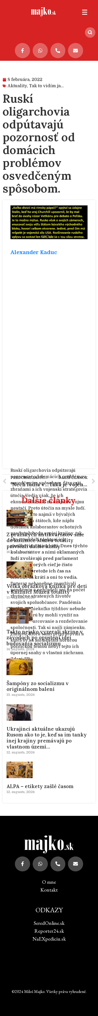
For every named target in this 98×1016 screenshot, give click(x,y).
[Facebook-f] (22, 50)
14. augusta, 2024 (20, 649)
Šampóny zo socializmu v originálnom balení (38, 686)
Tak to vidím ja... (46, 86)
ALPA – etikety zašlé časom (40, 786)
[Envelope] (75, 50)
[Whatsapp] (40, 50)
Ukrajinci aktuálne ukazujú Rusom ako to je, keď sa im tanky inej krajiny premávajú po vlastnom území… (47, 738)
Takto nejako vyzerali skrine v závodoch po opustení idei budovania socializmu (45, 638)
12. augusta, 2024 (20, 752)
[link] (33, 252)
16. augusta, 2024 (20, 552)
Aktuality (17, 86)
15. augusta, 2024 (20, 597)
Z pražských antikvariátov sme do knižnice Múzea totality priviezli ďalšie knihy (45, 540)
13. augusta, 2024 (20, 695)
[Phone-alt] (58, 50)
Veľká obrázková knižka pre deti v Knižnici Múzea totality (47, 589)
